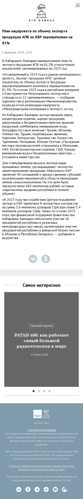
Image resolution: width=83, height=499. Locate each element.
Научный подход (41, 325)
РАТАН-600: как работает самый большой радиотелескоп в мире (41, 340)
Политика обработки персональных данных (35, 465)
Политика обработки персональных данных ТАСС (46, 467)
